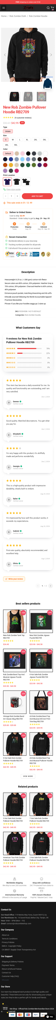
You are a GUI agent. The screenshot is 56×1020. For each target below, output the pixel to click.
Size (5, 135)
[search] (48, 7)
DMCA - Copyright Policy (11, 946)
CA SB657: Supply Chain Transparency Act (19, 950)
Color (5, 149)
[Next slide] (51, 55)
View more (28, 776)
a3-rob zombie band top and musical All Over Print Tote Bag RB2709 (40, 719)
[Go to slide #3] (41, 96)
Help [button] (51, 1017)
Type (5, 127)
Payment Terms (8, 965)
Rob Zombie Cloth (18, 16)
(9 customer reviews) (23, 118)
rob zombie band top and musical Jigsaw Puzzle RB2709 (13, 677)
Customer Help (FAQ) (10, 976)
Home (4, 16)
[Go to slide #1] (14, 96)
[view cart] (52, 7)
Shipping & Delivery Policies (13, 962)
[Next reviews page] (50, 585)
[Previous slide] (5, 55)
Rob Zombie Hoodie (38, 16)
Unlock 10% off (5, 1008)
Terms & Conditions (9, 939)
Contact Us (6, 973)
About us (5, 935)
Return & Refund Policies (12, 969)
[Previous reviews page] (38, 585)
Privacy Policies (8, 942)
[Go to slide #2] (28, 96)
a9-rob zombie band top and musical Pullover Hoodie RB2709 (41, 760)
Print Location (9, 175)
